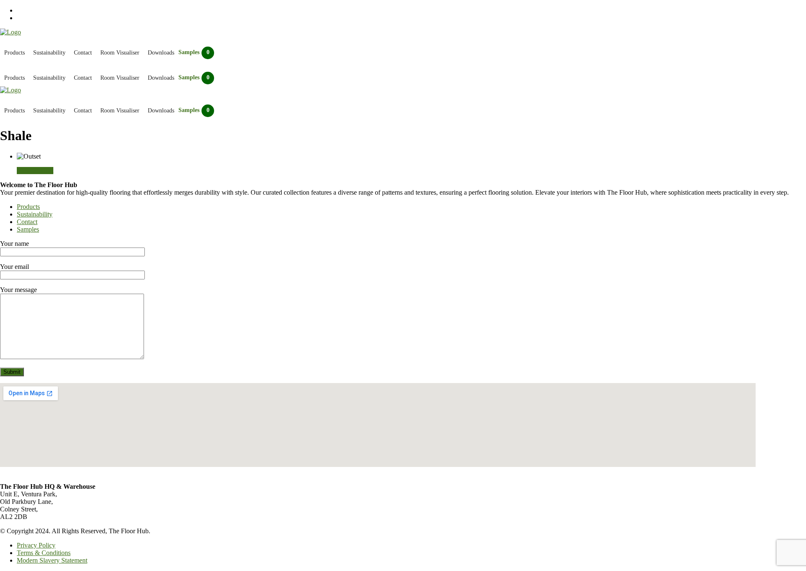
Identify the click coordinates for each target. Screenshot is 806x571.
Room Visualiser (119, 53)
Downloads (161, 53)
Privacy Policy (36, 545)
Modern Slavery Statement (52, 560)
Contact (83, 53)
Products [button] (14, 53)
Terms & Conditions (44, 552)
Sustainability (49, 53)
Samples (28, 229)
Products (28, 206)
